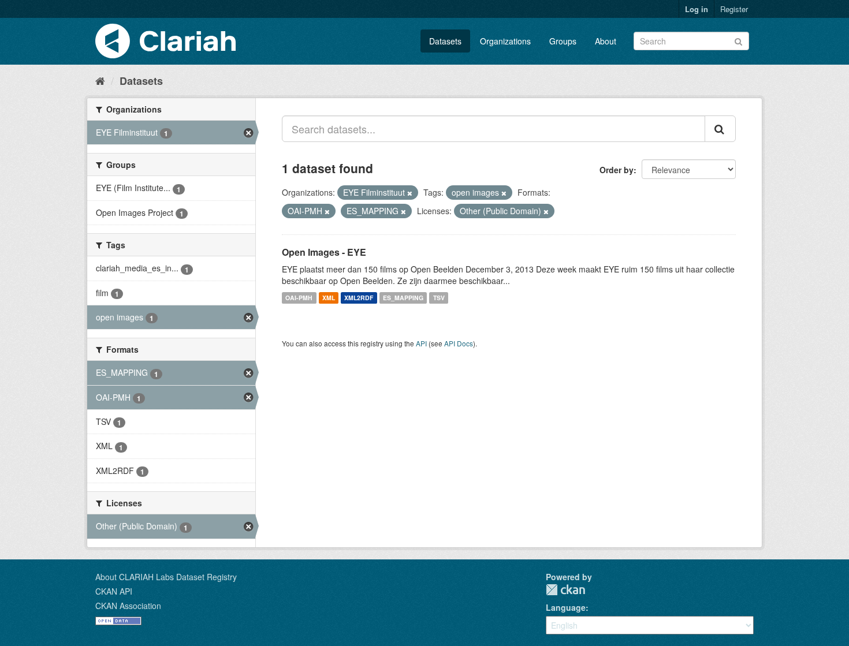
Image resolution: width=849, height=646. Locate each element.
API (421, 343)
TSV (439, 297)
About (605, 41)
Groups (562, 41)
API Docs (458, 343)
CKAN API (113, 591)
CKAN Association (128, 605)
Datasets (445, 41)
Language (566, 607)
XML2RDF (358, 297)
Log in (696, 8)
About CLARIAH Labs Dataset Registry (166, 576)
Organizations (505, 41)
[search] (720, 128)
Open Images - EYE (324, 252)
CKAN (565, 590)
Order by (616, 169)
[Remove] (409, 192)
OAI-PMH (298, 297)
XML (328, 297)
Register (734, 8)
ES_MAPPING (403, 297)
